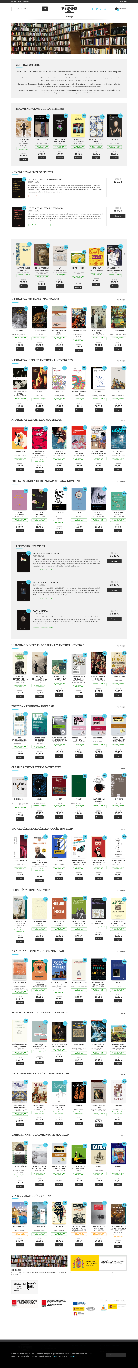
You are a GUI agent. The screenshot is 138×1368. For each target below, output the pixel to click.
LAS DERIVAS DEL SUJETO (39, 923)
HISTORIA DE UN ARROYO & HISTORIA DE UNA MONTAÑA (39, 1168)
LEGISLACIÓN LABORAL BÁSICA (118, 739)
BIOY (118, 392)
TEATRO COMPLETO (79, 983)
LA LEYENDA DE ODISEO (39, 1106)
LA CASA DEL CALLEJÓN (79, 452)
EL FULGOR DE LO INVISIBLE (39, 514)
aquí (55, 1356)
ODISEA (39, 799)
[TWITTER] (96, 9)
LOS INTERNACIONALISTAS (20, 739)
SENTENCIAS (118, 799)
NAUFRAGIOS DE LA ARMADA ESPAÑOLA (118, 1228)
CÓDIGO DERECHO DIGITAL (79, 739)
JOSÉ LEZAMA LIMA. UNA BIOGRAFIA (19, 1045)
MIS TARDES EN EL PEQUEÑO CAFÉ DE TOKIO (98, 452)
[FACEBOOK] (92, 9)
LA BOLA (114, 140)
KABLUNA (118, 1105)
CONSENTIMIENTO (20, 860)
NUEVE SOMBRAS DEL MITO (98, 1106)
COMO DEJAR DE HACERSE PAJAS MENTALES (98, 861)
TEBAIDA (78, 799)
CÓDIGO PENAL (98, 738)
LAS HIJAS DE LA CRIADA (98, 332)
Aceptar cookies (116, 1355)
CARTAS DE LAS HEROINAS (99, 800)
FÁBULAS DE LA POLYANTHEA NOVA (118, 1045)
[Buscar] (45, 9)
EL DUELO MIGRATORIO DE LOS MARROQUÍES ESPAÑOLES (20, 678)
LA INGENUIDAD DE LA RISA (59, 1106)
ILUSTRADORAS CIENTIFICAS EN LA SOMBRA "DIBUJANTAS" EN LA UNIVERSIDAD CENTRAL (98, 923)
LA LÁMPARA (20, 451)
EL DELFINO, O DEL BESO (96, 141)
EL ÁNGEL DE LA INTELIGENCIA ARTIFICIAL (20, 923)
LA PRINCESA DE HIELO (118, 452)
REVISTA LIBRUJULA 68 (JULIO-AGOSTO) (59, 1045)
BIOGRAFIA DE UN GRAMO (118, 861)
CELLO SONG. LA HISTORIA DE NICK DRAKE (79, 1168)
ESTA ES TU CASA (39, 331)
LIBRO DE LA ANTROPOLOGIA (96, 269)
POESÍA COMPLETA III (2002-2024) (45, 208)
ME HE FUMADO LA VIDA (45, 582)
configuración (73, 1356)
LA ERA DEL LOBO (118, 677)
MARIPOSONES (78, 268)
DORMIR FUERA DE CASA (59, 332)
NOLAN (118, 983)
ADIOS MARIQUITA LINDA (79, 393)
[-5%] (23, 127)
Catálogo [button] (69, 17)
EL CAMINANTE (39, 1227)
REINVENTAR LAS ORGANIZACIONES (79, 861)
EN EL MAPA (59, 1227)
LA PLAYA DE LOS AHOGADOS (98, 1228)
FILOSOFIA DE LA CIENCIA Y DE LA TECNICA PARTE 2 (79, 923)
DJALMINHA (59, 860)
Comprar (23, 159)
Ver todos (121, 300)
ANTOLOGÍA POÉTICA (118, 514)
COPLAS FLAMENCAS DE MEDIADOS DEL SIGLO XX (39, 984)
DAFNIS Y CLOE (19, 799)
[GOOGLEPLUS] (101, 9)
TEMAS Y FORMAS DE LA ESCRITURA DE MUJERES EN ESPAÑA (42, 269)
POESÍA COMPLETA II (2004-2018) (45, 179)
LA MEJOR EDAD (42, 140)
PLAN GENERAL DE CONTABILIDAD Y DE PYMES (59, 739)
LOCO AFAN (59, 392)
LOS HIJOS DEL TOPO (23, 141)
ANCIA (78, 513)
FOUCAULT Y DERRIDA (59, 923)
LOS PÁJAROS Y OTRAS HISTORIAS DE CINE (39, 452)
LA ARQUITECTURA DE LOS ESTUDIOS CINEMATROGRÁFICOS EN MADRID (60, 269)
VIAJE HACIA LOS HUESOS (46, 553)
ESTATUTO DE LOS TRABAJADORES (59, 1168)
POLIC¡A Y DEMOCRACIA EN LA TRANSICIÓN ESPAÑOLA (39, 678)
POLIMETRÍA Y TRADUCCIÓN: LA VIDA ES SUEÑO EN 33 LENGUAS (39, 1045)
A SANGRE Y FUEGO (78, 331)
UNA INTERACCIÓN (20, 983)
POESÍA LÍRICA (40, 611)
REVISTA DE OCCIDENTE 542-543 (118, 923)
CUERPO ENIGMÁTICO (20, 514)
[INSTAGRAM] (105, 9)
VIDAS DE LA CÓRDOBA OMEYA (59, 678)
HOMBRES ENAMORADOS (78, 141)
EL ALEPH (98, 392)
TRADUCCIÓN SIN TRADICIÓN (98, 1045)
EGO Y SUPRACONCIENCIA (39, 861)
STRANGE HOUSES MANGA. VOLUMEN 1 (114, 269)
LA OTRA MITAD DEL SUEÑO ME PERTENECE (60, 141)
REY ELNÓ (20, 331)
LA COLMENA (79, 1044)
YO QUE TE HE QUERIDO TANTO (59, 452)
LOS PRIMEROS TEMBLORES (39, 739)
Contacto (26, 2)
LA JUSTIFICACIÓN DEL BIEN (23, 269)
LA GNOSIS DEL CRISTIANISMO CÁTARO (20, 1106)
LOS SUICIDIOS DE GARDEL (20, 393)
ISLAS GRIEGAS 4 (19, 1227)
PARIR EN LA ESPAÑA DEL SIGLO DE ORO (98, 678)
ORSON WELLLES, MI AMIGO (59, 984)
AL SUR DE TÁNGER (19, 1167)
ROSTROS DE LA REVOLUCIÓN (79, 678)
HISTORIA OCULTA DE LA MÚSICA (98, 984)
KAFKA (98, 1167)
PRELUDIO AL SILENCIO (99, 514)
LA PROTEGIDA (118, 331)
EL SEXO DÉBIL (59, 513)
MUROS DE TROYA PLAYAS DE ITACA (79, 1228)
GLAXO (39, 392)
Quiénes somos (16, 2)
